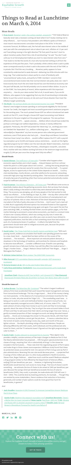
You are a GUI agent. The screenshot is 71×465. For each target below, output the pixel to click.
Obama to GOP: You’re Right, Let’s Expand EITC (36, 275)
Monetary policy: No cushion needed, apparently (32, 35)
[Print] (20, 417)
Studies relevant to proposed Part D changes (31, 335)
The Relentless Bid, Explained (27, 288)
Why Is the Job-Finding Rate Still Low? (37, 265)
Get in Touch (35, 450)
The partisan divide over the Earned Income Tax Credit (33, 104)
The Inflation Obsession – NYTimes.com (31, 184)
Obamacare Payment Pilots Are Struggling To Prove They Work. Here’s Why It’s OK (36, 277)
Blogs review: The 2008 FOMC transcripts (38, 255)
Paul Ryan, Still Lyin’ (50, 400)
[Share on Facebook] (3, 417)
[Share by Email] (16, 417)
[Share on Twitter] (7, 417)
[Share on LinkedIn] (12, 417)
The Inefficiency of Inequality (27, 160)
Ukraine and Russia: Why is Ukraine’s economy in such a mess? (36, 401)
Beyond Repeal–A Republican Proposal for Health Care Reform (34, 403)
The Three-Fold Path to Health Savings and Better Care (36, 231)
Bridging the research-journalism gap (29, 397)
